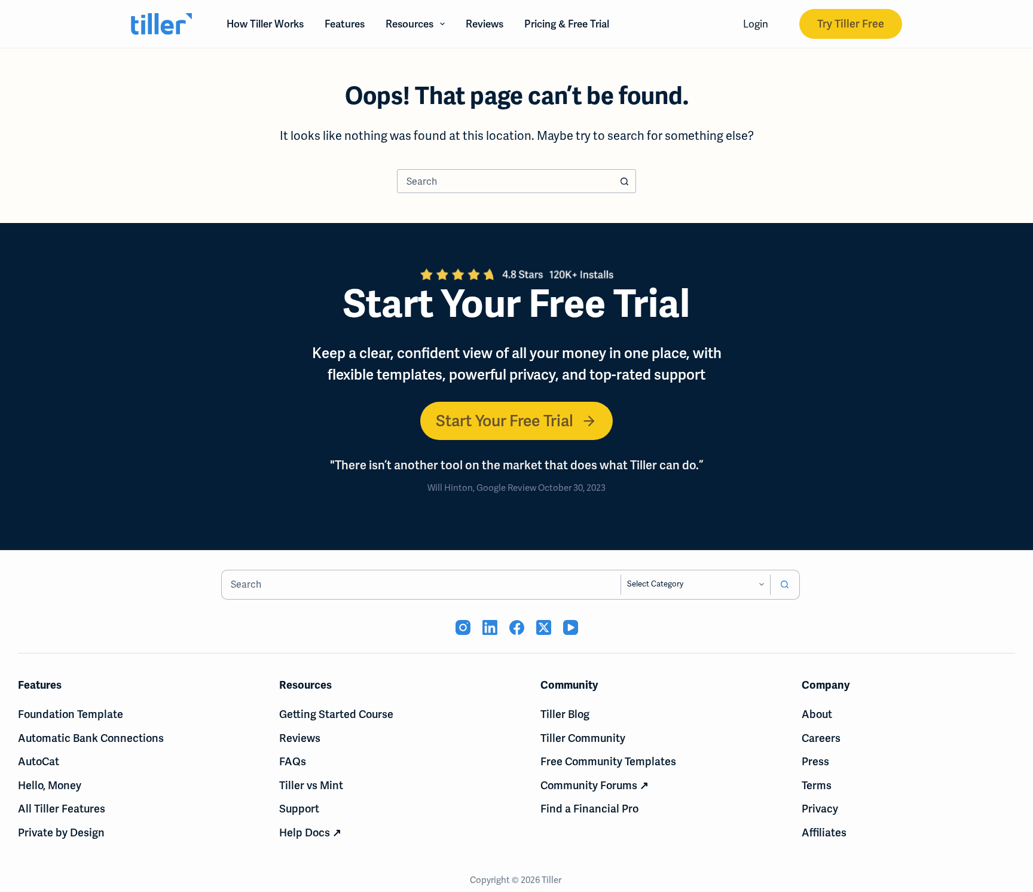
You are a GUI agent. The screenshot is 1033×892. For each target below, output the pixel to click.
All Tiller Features (61, 808)
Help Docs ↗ (310, 832)
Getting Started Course (336, 714)
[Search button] (624, 181)
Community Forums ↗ (594, 785)
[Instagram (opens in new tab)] (463, 627)
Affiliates (824, 832)
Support (299, 808)
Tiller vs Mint (311, 785)
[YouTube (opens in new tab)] (570, 627)
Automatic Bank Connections (91, 738)
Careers (821, 738)
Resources (409, 23)
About (817, 714)
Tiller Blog (564, 714)
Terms (817, 785)
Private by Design (61, 832)
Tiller (552, 880)
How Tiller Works (265, 23)
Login (755, 23)
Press (815, 761)
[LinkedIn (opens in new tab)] (489, 627)
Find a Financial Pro (589, 808)
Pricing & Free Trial (566, 23)
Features (345, 23)
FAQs (292, 761)
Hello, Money (49, 785)
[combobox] (505, 181)
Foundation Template (70, 714)
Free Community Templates (608, 761)
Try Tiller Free (850, 23)
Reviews (484, 23)
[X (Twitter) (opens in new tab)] (543, 627)
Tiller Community (582, 738)
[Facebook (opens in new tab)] (516, 627)
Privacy (820, 808)
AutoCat (38, 761)
